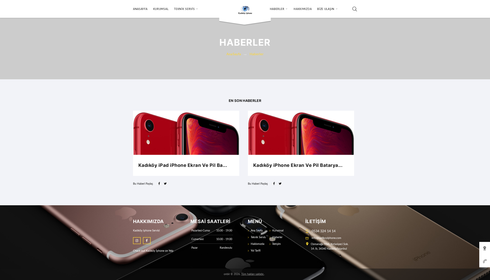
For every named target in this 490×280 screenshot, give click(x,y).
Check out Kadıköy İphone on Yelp (153, 251)
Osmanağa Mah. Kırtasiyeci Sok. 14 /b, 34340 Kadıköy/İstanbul (329, 246)
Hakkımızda (303, 9)
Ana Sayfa (257, 230)
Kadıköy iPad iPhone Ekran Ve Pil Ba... (182, 165)
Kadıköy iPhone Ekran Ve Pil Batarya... (297, 165)
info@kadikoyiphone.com (326, 238)
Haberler (277, 9)
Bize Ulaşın (325, 9)
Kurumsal (161, 9)
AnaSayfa (233, 54)
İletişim (276, 244)
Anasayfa (140, 9)
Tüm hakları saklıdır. (252, 274)
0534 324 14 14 (324, 231)
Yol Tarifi (256, 250)
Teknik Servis (184, 9)
